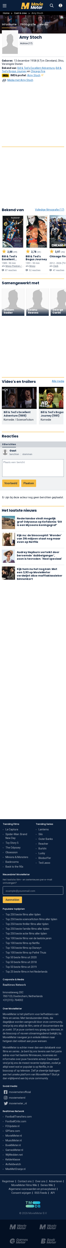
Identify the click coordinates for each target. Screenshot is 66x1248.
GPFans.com (13, 1130)
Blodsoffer (44, 858)
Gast (13, 450)
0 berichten (9, 444)
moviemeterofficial (19, 1092)
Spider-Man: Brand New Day (16, 836)
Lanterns (43, 829)
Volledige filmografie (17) (49, 209)
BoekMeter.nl (13, 1145)
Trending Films (11, 824)
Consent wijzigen (21, 1192)
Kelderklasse (13, 1159)
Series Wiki (47, 1185)
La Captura (12, 829)
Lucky (41, 853)
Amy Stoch (34, 75)
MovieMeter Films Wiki (24, 1185)
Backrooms (12, 861)
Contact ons (25, 1181)
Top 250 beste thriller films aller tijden (27, 924)
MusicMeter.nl (14, 1140)
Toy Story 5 (12, 842)
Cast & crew (20, 13)
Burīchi (42, 848)
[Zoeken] (52, 5)
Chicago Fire (38, 71)
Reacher (43, 843)
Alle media (58, 381)
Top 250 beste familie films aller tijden (27, 928)
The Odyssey (13, 847)
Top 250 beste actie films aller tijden (26, 933)
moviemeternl (16, 1097)
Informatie (9, 24)
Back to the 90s (14, 866)
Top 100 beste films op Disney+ (23, 947)
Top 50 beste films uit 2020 (21, 957)
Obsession (12, 852)
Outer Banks (45, 838)
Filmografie (28, 24)
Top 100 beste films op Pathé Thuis (26, 952)
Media (44, 24)
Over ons (40, 1181)
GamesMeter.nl (14, 1149)
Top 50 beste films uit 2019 (21, 966)
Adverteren (55, 1181)
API (53, 1192)
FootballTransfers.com (19, 1116)
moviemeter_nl (17, 1103)
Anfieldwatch (13, 1164)
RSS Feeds (41, 1192)
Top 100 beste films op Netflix (23, 943)
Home (6, 13)
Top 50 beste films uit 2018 (21, 962)
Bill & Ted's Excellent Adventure (35, 68)
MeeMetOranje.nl (15, 1169)
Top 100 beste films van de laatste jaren (29, 938)
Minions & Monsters (17, 857)
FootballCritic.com (16, 1121)
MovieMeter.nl (14, 1135)
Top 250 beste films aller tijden (23, 914)
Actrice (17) (26, 43)
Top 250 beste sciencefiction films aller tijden (31, 919)
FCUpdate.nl (12, 1126)
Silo (40, 834)
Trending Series (44, 824)
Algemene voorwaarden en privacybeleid (32, 1189)
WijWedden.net (14, 1154)
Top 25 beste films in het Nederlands (26, 971)
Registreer (8, 1181)
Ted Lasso (44, 862)
